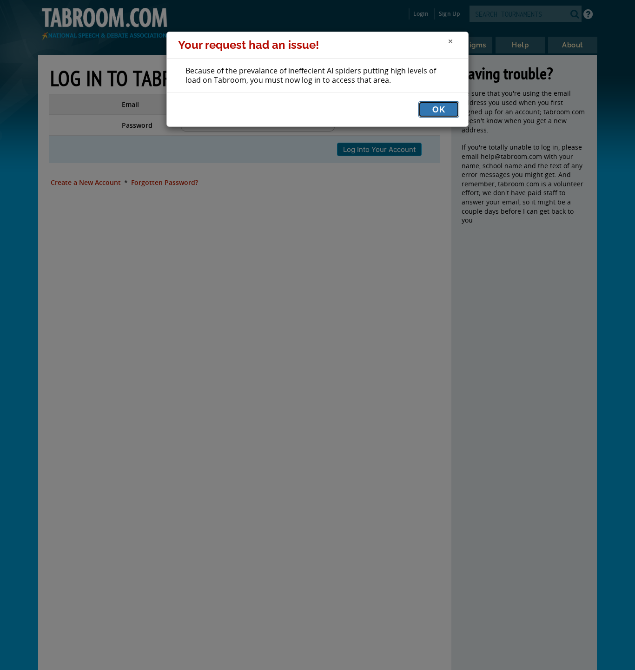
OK (438, 109)
